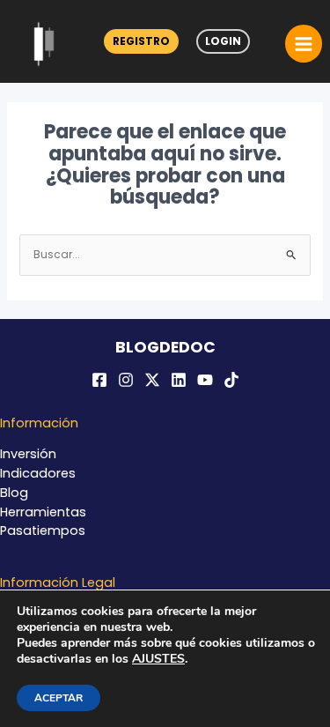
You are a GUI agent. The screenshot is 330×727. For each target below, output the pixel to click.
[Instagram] (126, 380)
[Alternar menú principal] (303, 43)
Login (223, 40)
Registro (141, 40)
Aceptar (58, 698)
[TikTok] (231, 380)
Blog (14, 492)
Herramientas (43, 512)
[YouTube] (205, 380)
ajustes (158, 659)
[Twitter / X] (152, 380)
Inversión (28, 454)
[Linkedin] (179, 380)
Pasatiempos (42, 530)
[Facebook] (99, 380)
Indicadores (38, 473)
